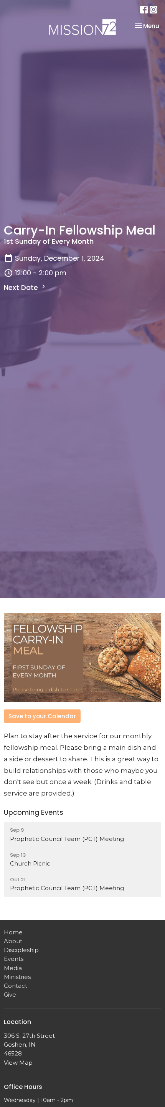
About (13, 941)
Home (13, 932)
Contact (15, 985)
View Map (18, 1062)
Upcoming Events (33, 812)
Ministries (17, 976)
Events (13, 958)
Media (13, 968)
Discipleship (21, 950)
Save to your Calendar (42, 716)
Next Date (22, 287)
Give (10, 994)
